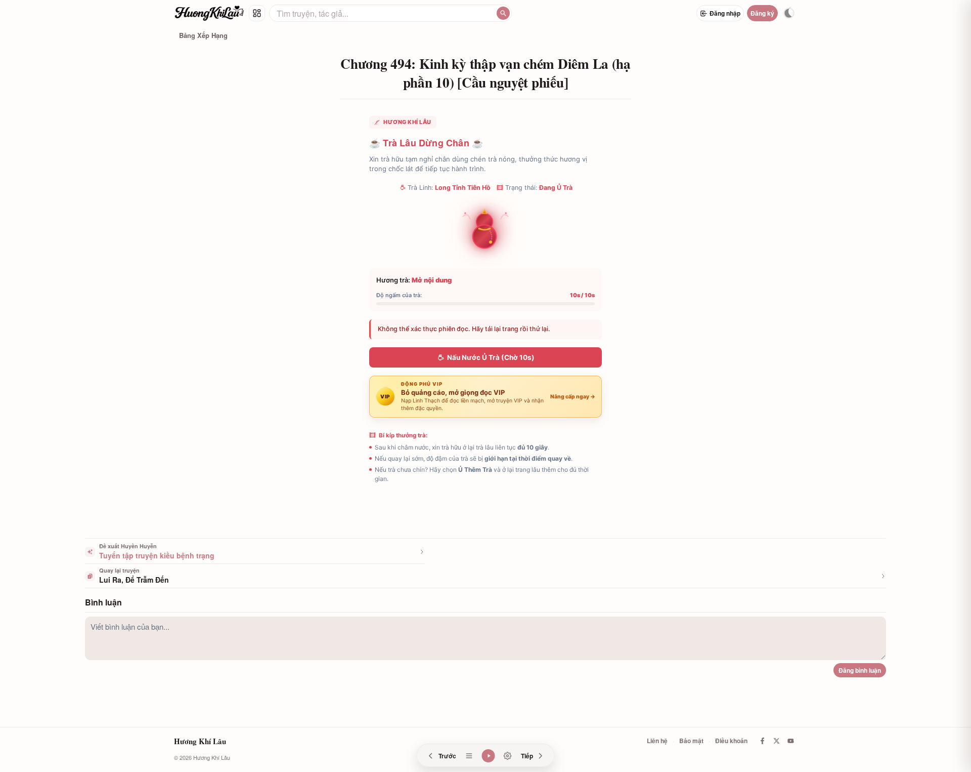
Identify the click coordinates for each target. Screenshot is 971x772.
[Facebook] (762, 741)
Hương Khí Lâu (200, 741)
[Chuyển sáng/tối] (789, 13)
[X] (776, 741)
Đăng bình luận (859, 670)
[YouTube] (790, 741)
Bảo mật (691, 740)
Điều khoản (731, 740)
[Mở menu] (257, 13)
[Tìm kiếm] (503, 13)
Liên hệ (657, 740)
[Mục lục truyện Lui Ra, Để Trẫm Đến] (469, 756)
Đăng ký (762, 13)
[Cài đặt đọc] (508, 756)
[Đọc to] (488, 755)
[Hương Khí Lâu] (209, 13)
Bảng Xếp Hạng (203, 35)
